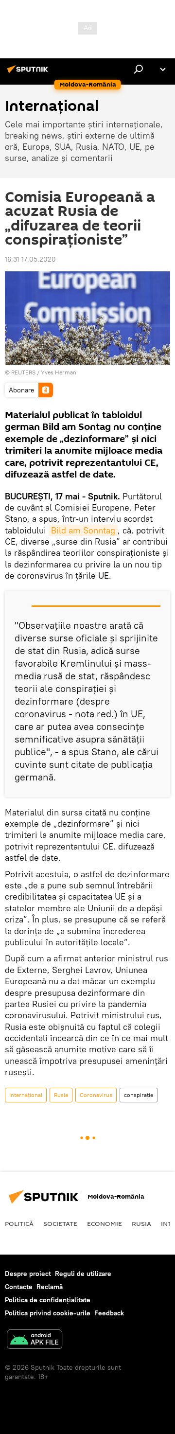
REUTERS (23, 372)
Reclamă (49, 1286)
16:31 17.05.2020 (30, 259)
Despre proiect (28, 1273)
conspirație (138, 1094)
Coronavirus (96, 1094)
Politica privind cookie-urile (47, 1313)
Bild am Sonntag (83, 530)
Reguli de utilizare (83, 1273)
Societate (60, 1223)
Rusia (61, 1094)
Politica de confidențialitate (47, 1299)
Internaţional (25, 1094)
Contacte (19, 1286)
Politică (19, 1223)
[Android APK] (34, 1340)
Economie (104, 1223)
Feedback (109, 1313)
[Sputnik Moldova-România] (29, 73)
